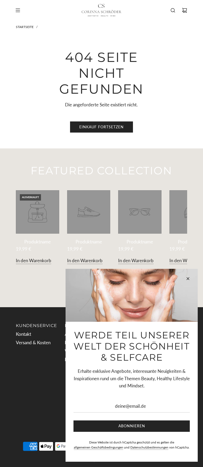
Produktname (37, 241)
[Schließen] (188, 278)
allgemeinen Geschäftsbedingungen (98, 447)
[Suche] (173, 10)
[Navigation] (18, 10)
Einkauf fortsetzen (101, 127)
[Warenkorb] (184, 10)
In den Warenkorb (33, 260)
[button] (25, 227)
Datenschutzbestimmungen (149, 447)
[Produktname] (37, 212)
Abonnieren (131, 426)
